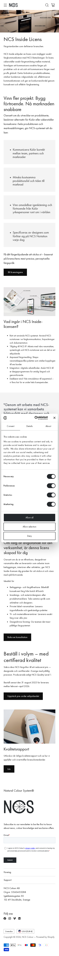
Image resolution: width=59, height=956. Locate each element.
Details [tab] (29, 426)
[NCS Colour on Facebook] (5, 920)
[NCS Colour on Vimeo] (15, 920)
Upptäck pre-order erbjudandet (23, 696)
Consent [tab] (10, 426)
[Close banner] (54, 418)
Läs (9, 769)
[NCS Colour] (13, 5)
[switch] (51, 485)
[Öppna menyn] (5, 5)
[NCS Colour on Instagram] (10, 920)
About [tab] (48, 426)
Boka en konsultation (17, 637)
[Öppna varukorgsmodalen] (53, 5)
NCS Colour (27, 937)
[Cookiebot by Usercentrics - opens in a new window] (36, 418)
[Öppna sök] (47, 5)
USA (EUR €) (27, 931)
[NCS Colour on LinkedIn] (19, 920)
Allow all (29, 517)
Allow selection (29, 526)
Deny (29, 535)
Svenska (9, 931)
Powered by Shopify (45, 937)
